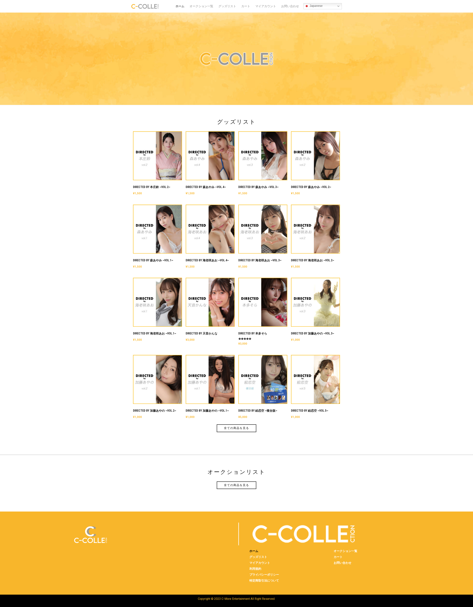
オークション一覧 (201, 6)
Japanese (316, 5)
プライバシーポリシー (264, 574)
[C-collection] (145, 6)
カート (245, 6)
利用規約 (255, 568)
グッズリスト (227, 6)
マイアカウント (265, 6)
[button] (236, 428)
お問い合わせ (290, 6)
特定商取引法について (264, 580)
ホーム (180, 6)
